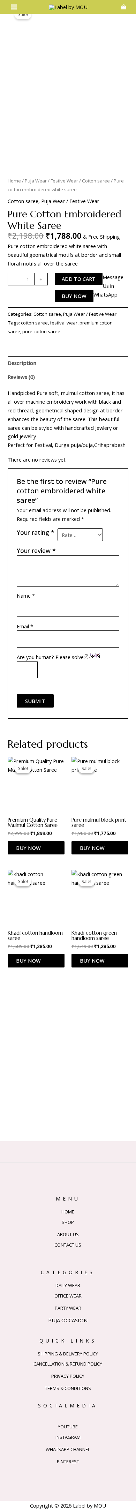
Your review (36, 550)
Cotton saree (96, 181)
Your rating (35, 532)
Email (25, 626)
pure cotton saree (41, 331)
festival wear (63, 323)
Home (14, 181)
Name (26, 595)
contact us (67, 1245)
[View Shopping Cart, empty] (123, 7)
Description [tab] (22, 362)
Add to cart (79, 278)
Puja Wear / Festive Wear (51, 181)
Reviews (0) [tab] (21, 376)
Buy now (74, 295)
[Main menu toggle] (14, 7)
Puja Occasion (68, 1320)
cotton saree (34, 323)
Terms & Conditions (68, 1388)
